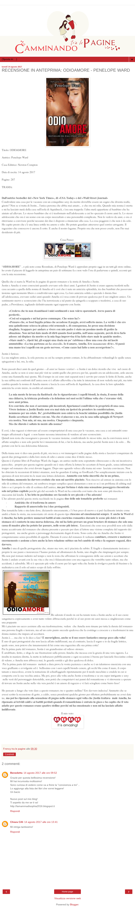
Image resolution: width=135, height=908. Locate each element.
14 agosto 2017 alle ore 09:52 (40, 772)
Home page (67, 891)
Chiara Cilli (16, 822)
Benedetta (16, 772)
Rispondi (15, 811)
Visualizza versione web (67, 898)
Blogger (74, 904)
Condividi (9, 754)
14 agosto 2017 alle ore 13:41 (41, 822)
